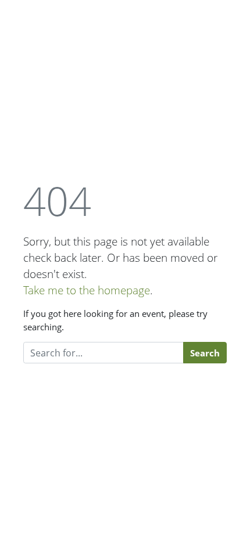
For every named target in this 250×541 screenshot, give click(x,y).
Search (205, 353)
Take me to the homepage (86, 290)
